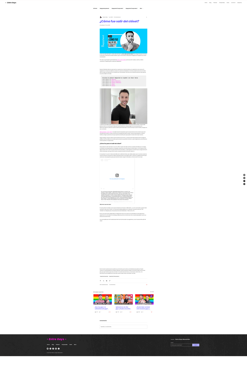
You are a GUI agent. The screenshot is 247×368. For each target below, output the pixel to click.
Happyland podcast (104, 8)
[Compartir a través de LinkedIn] (106, 280)
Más (141, 8)
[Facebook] (53, 349)
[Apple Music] (244, 181)
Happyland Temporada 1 (117, 8)
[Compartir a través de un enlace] (109, 280)
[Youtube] (244, 175)
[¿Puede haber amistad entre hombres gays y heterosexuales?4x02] (144, 299)
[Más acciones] (146, 17)
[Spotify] (244, 178)
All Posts (95, 8)
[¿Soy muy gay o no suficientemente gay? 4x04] (102, 299)
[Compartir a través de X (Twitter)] (103, 280)
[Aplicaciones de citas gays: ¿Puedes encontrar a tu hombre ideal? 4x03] (123, 299)
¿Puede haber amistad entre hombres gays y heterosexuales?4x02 (143, 308)
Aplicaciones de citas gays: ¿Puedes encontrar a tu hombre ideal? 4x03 (123, 308)
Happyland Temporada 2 (131, 8)
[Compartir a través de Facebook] (100, 280)
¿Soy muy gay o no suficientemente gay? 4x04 (101, 308)
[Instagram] (244, 184)
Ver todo (152, 291)
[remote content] (123, 65)
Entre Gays (11, 3)
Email (172, 342)
